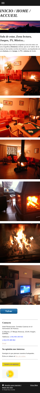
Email (4, 343)
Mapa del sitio (7, 387)
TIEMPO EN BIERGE (11, 364)
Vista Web (34, 385)
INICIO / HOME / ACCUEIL (15, 13)
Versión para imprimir (12, 385)
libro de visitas (20, 356)
